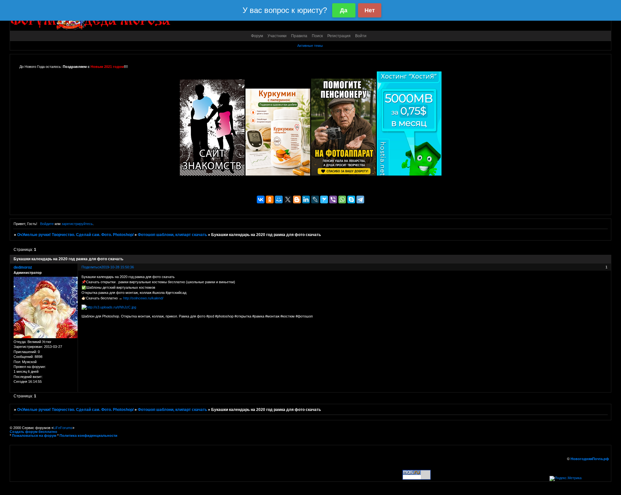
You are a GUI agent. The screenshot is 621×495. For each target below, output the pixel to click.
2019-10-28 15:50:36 (117, 267)
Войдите (47, 224)
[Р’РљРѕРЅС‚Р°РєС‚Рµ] (261, 199)
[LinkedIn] (306, 199)
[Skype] (351, 199)
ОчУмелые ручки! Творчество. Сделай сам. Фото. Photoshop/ (75, 234)
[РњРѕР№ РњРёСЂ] (279, 199)
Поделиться (91, 267)
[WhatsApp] (342, 199)
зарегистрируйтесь (77, 224)
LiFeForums (62, 428)
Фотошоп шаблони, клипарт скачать (172, 234)
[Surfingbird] (324, 199)
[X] (288, 199)
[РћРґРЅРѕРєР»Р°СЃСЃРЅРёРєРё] (270, 199)
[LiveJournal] (315, 199)
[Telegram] (360, 199)
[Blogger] (297, 199)
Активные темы (310, 46)
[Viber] (333, 199)
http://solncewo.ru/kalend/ (143, 298)
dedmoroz (23, 267)
